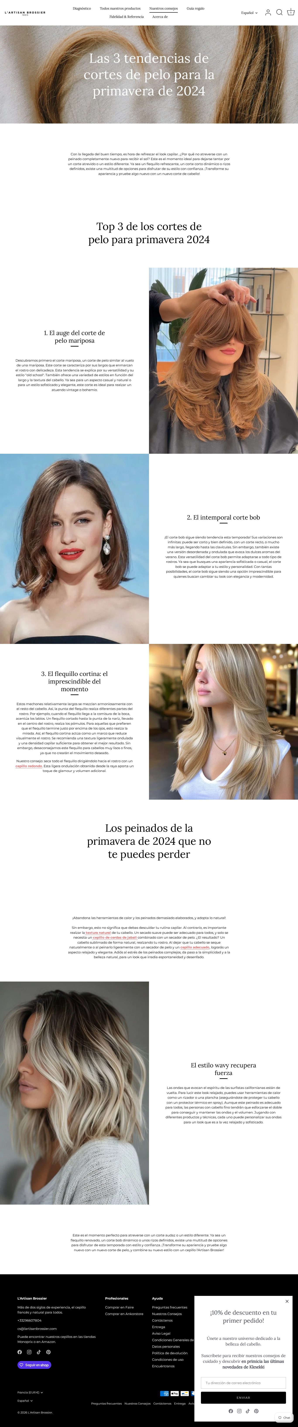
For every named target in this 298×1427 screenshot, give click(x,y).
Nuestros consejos (163, 8)
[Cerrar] (287, 1301)
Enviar (243, 1397)
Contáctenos (162, 1320)
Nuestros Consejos (167, 1314)
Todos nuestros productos (120, 8)
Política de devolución (170, 1353)
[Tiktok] (248, 1411)
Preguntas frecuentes (169, 1307)
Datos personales (166, 1346)
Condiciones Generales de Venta (178, 1340)
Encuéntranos (163, 1366)
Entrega (158, 1327)
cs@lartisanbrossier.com (37, 1329)
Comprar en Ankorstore (124, 1314)
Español (247, 13)
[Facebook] (231, 1411)
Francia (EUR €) (28, 1392)
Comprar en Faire (119, 1307)
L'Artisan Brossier (40, 1412)
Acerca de (160, 17)
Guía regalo (195, 8)
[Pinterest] (256, 1411)
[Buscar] (279, 12)
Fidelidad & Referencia (127, 17)
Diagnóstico (82, 8)
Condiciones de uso (167, 1360)
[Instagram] (239, 1411)
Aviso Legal (161, 1333)
